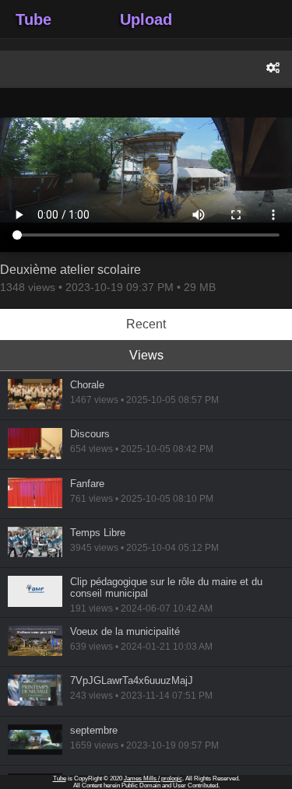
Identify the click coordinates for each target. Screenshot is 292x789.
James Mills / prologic (153, 778)
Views (146, 355)
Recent (146, 324)
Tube (33, 19)
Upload (146, 19)
